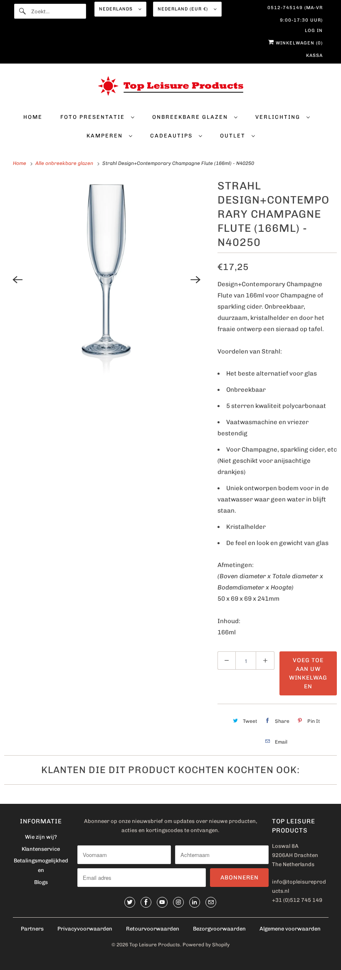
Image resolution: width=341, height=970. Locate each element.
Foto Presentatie (93, 117)
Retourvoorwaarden (152, 929)
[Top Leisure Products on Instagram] (178, 902)
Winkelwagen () (298, 43)
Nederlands (116, 9)
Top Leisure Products (154, 945)
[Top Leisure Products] (171, 87)
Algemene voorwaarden (290, 929)
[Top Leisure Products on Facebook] (146, 902)
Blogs (41, 882)
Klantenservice (41, 849)
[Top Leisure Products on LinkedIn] (194, 902)
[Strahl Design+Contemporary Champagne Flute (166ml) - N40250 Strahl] (106, 279)
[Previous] (17, 279)
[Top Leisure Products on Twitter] (129, 902)
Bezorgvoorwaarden (219, 929)
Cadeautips (172, 136)
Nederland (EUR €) (184, 9)
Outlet (233, 136)
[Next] (196, 279)
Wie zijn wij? (41, 837)
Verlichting (278, 117)
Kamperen (105, 136)
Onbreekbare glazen (191, 117)
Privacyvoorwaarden (84, 929)
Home (32, 117)
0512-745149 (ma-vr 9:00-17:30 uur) (295, 9)
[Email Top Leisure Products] (210, 902)
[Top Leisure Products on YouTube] (162, 902)
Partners (32, 929)
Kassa (314, 55)
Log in (314, 30)
